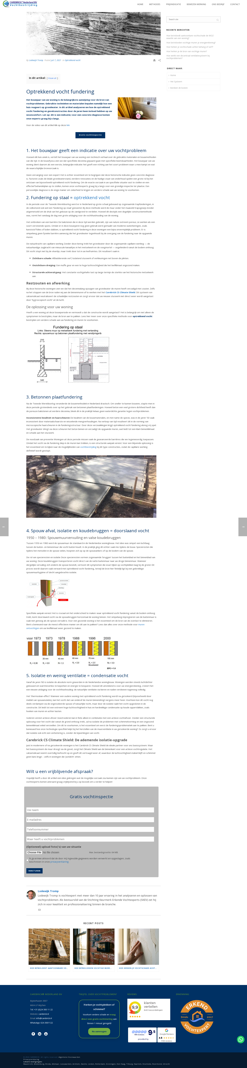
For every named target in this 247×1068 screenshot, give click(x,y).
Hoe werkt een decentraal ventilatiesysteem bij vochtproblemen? (188, 57)
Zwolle (84, 1064)
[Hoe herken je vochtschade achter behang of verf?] (138, 947)
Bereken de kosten (179, 87)
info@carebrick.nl (44, 1018)
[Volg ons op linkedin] (39, 1034)
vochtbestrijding (88, 446)
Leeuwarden (65, 1064)
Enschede (147, 1064)
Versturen (34, 870)
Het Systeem (176, 81)
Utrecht (166, 1064)
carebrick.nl (44, 1014)
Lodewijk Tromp (36, 60)
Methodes (154, 4)
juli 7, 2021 (56, 60)
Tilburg (129, 1064)
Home (140, 4)
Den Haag (121, 1064)
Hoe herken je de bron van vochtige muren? (186, 51)
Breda (48, 1064)
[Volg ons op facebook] (33, 1034)
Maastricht (28, 1064)
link (68, 125)
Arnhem (76, 1064)
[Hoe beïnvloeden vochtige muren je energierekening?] (93, 947)
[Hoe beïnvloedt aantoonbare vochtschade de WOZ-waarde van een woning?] (49, 947)
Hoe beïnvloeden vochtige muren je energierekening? (94, 968)
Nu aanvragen (99, 1031)
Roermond (157, 1064)
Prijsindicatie (173, 4)
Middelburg (39, 1064)
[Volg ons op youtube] (46, 1034)
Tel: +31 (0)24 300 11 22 (41, 1009)
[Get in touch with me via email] (39, 910)
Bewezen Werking (196, 4)
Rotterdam (100, 1064)
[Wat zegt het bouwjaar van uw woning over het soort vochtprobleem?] (93, 33)
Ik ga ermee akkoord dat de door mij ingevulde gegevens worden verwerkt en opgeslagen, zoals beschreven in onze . (79, 860)
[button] (240, 1039)
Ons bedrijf (218, 4)
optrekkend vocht (92, 197)
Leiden (91, 1064)
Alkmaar (55, 1064)
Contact (235, 4)
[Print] (154, 60)
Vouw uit (52, 78)
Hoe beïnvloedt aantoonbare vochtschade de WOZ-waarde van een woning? (50, 968)
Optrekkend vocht (72, 60)
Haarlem (138, 1064)
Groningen (111, 1064)
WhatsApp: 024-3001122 (41, 1022)
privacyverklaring (59, 861)
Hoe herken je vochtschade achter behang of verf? (139, 968)
